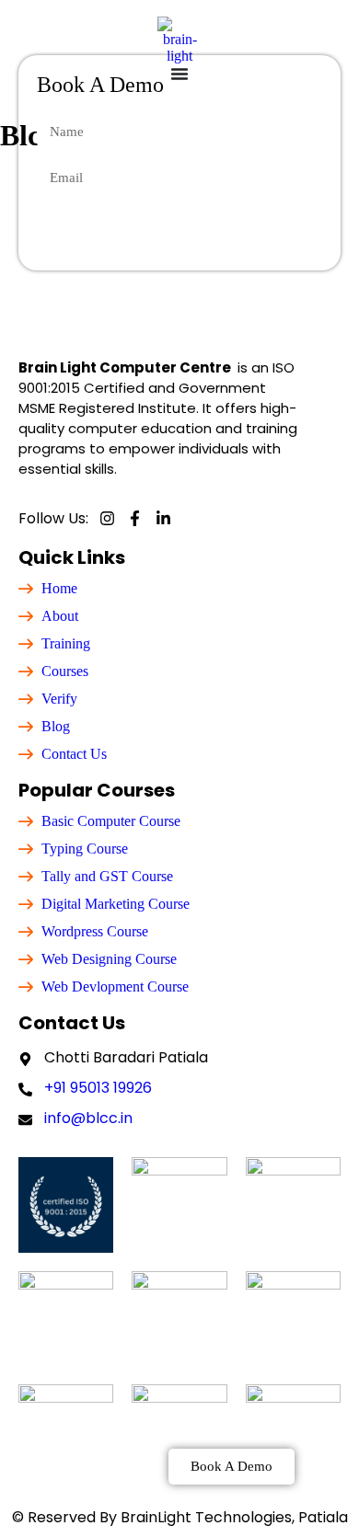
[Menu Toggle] (179, 73)
